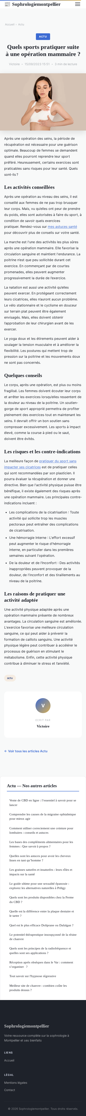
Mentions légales (15, 1082)
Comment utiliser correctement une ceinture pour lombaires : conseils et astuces (41, 830)
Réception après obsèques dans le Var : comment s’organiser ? (41, 964)
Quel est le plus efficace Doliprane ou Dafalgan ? (41, 925)
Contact (9, 1090)
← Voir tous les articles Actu (25, 751)
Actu (21, 24)
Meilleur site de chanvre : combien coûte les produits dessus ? (38, 988)
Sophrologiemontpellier (32, 4)
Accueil (9, 24)
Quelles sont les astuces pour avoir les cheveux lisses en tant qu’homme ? (40, 858)
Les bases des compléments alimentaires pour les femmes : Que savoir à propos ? (41, 844)
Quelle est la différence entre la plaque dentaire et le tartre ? (41, 913)
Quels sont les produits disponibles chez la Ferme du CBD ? (41, 899)
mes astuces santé (62, 226)
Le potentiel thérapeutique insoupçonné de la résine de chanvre (43, 937)
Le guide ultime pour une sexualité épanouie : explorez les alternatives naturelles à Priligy (39, 886)
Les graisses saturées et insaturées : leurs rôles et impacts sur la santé (40, 872)
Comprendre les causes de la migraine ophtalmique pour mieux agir (42, 816)
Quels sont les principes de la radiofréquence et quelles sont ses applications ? (40, 950)
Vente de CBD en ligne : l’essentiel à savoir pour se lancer (42, 802)
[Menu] (77, 4)
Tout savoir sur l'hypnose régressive (32, 976)
